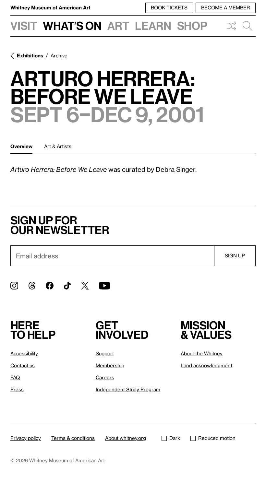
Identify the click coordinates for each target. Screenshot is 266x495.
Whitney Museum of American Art (50, 7)
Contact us (22, 365)
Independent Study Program (128, 389)
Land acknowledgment (206, 365)
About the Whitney (202, 353)
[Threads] (32, 286)
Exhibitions (30, 55)
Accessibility (24, 353)
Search (247, 26)
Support (105, 353)
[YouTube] (104, 286)
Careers (105, 377)
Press (17, 389)
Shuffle (231, 26)
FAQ (15, 377)
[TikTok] (67, 286)
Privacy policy (25, 438)
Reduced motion (217, 438)
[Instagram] (14, 286)
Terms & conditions (73, 438)
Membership (110, 365)
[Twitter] (85, 286)
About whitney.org (125, 438)
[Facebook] (50, 286)
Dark (174, 438)
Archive (59, 55)
